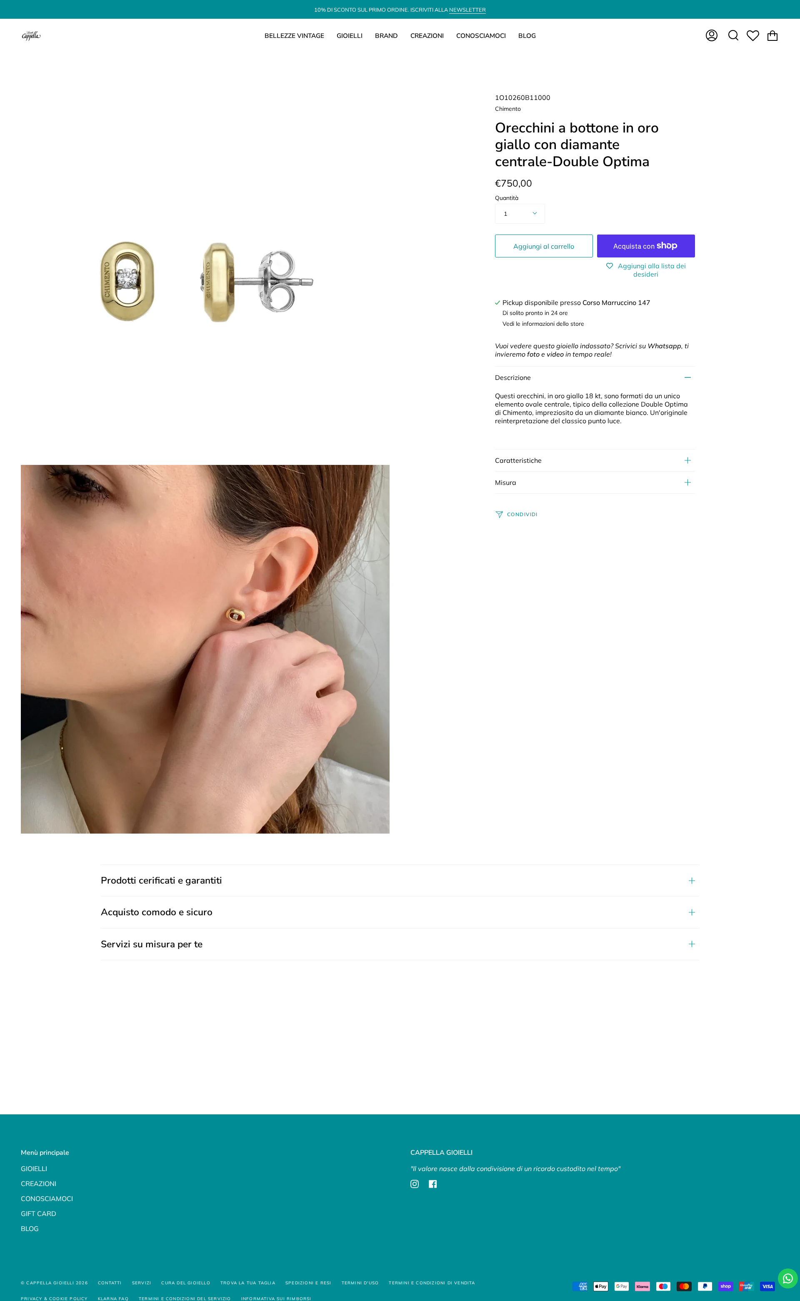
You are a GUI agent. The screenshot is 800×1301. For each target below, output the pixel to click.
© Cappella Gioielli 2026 (54, 1283)
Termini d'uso (360, 1283)
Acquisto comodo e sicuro (156, 912)
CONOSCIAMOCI (47, 1198)
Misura (505, 482)
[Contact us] (788, 1279)
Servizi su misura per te (151, 944)
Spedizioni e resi (308, 1283)
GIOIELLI (34, 1168)
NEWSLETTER (467, 9)
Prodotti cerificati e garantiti (161, 880)
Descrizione (513, 377)
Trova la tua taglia (247, 1283)
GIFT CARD (38, 1213)
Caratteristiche (518, 460)
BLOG (30, 1228)
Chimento (508, 108)
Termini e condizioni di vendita (432, 1283)
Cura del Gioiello (185, 1283)
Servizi (141, 1283)
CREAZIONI (38, 1183)
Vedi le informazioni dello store (543, 324)
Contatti (110, 1283)
